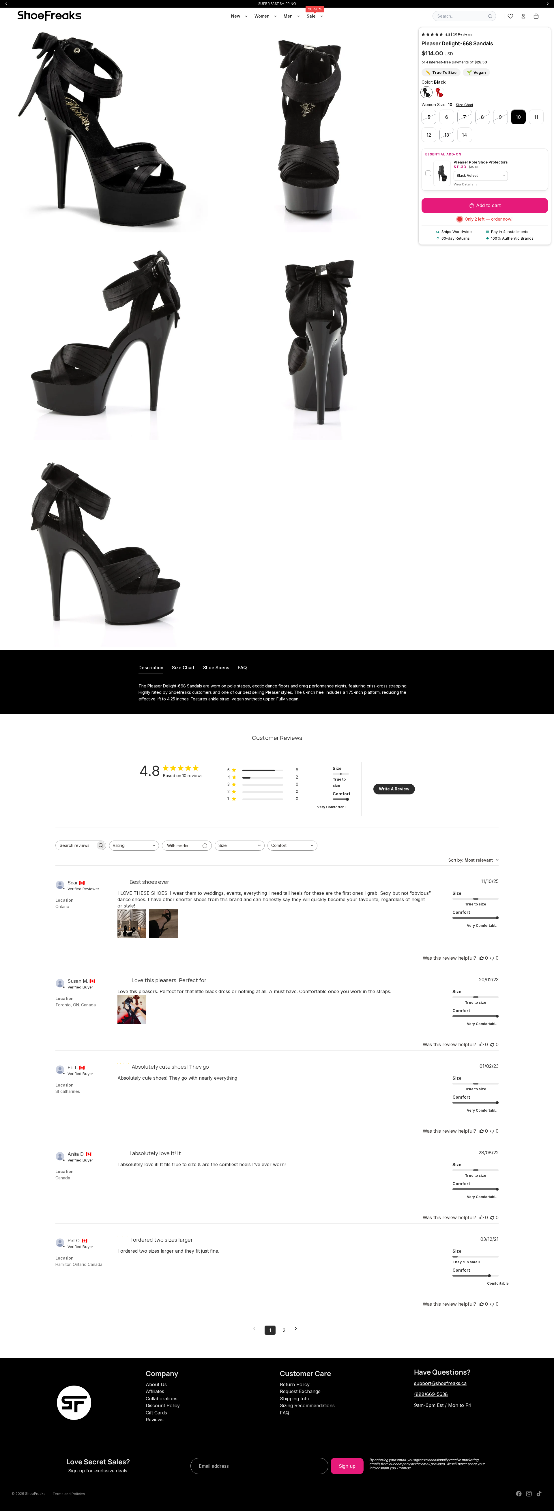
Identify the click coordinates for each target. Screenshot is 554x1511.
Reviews (155, 1419)
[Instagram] (528, 1493)
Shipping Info (294, 1398)
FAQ (284, 1413)
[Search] (489, 16)
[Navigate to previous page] (256, 1329)
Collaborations (161, 1398)
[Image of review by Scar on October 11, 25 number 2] (163, 923)
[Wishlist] (510, 16)
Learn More (466, 185)
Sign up (347, 1466)
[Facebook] (518, 1493)
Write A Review (394, 788)
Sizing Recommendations (307, 1405)
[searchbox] (76, 845)
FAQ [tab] (242, 667)
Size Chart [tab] (183, 667)
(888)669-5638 (431, 1394)
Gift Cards (156, 1413)
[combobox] (134, 846)
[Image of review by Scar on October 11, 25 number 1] (131, 923)
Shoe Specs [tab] (216, 667)
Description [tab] (150, 667)
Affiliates (155, 1391)
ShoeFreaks (35, 1493)
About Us (156, 1384)
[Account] (523, 16)
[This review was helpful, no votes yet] (482, 958)
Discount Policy (163, 1405)
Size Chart (464, 105)
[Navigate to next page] (297, 1329)
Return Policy (295, 1384)
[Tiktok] (539, 1493)
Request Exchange (300, 1391)
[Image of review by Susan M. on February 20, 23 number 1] (131, 1009)
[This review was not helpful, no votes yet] (492, 958)
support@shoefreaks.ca (440, 1383)
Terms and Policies (69, 1494)
